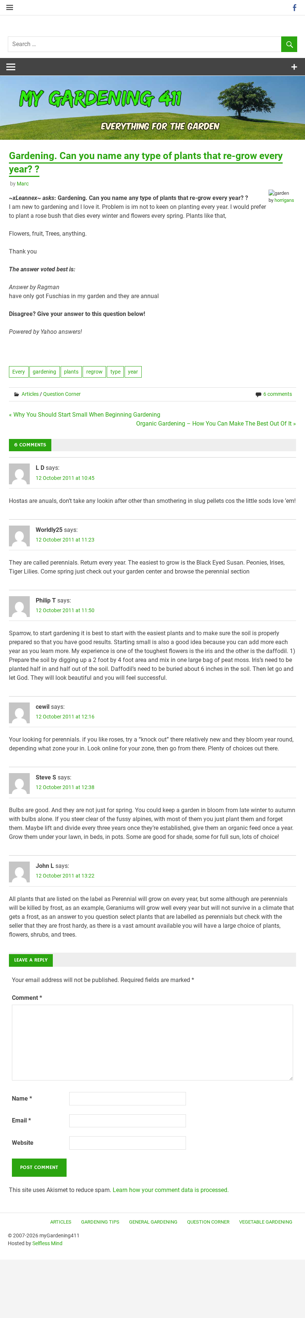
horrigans (284, 200)
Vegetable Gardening (265, 1222)
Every (18, 372)
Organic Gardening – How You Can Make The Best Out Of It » (216, 423)
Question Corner (62, 394)
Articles (30, 394)
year (133, 372)
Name (22, 1098)
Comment (27, 997)
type (115, 372)
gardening (44, 372)
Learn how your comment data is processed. (171, 1189)
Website (22, 1142)
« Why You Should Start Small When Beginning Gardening (84, 414)
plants (71, 372)
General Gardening (153, 1222)
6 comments (277, 394)
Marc (23, 184)
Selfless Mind (47, 1243)
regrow (94, 372)
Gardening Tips (100, 1222)
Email (21, 1120)
